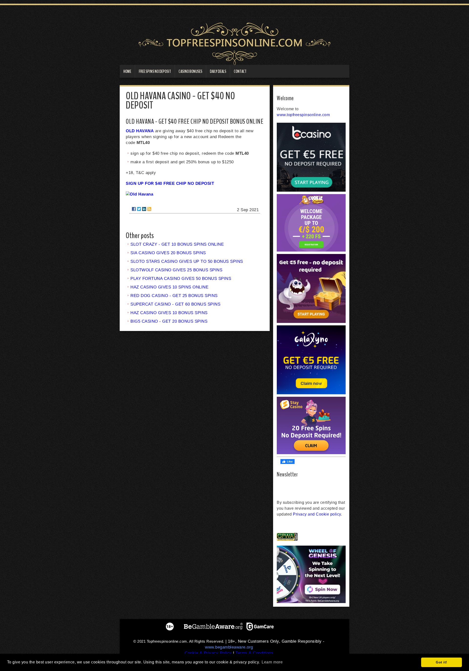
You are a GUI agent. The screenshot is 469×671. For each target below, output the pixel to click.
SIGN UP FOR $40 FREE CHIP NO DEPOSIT (170, 183)
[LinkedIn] (144, 209)
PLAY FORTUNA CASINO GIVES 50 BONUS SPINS (180, 278)
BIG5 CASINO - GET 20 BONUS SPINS (168, 321)
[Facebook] (134, 209)
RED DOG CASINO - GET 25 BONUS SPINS (174, 295)
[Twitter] (139, 209)
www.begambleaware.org (229, 647)
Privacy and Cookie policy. (317, 514)
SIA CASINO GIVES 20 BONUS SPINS (168, 253)
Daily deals (218, 71)
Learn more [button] (272, 662)
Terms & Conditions (254, 653)
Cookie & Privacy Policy (208, 653)
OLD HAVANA (140, 131)
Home (127, 71)
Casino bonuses (190, 71)
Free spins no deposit (155, 71)
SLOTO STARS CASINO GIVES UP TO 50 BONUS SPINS (186, 261)
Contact (240, 71)
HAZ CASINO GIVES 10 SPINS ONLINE (169, 287)
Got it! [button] (441, 662)
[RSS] (149, 209)
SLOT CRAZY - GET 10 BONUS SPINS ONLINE (177, 244)
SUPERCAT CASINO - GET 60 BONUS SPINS (175, 304)
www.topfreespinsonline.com (303, 115)
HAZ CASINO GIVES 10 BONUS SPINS (169, 312)
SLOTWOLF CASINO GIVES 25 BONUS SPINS (176, 270)
